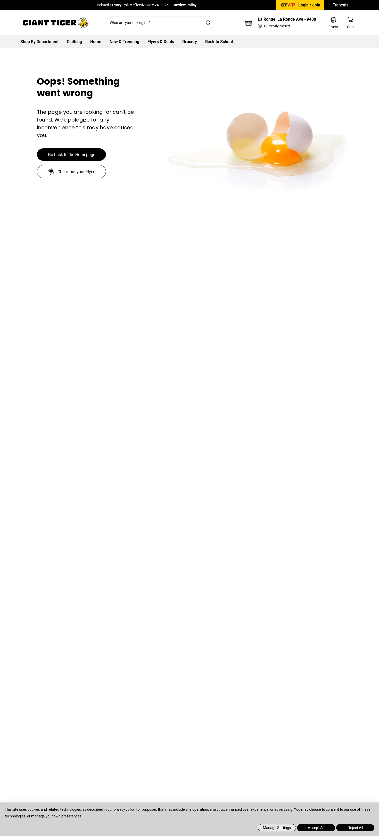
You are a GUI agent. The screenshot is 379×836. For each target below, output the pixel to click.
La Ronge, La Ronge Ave (287, 19)
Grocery (189, 41)
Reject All (355, 828)
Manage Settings (277, 828)
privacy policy (124, 809)
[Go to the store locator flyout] (248, 23)
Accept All (316, 828)
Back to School (219, 41)
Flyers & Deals (160, 41)
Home (95, 41)
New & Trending (124, 41)
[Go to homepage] (55, 23)
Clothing (74, 41)
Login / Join (309, 5)
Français (340, 5)
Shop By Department (39, 41)
